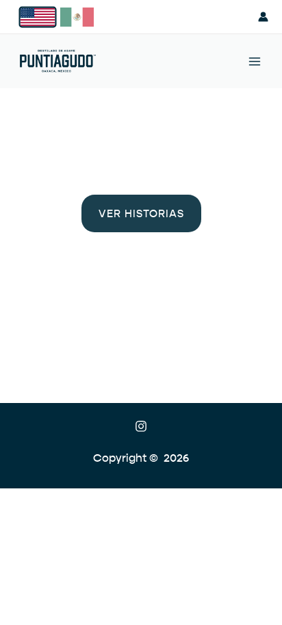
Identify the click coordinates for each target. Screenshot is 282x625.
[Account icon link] (263, 17)
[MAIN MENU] (255, 61)
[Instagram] (141, 426)
